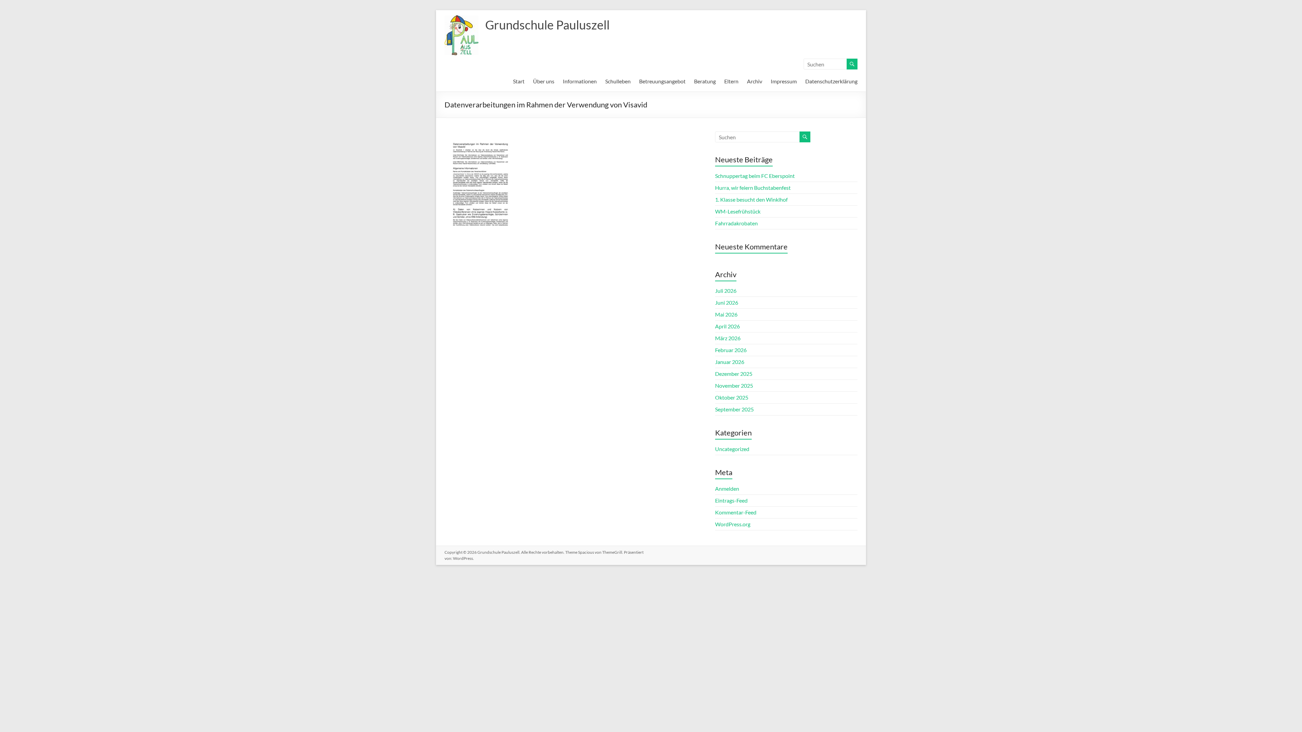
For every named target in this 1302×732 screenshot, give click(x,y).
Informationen (580, 81)
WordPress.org (732, 524)
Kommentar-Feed (735, 512)
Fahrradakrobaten (736, 223)
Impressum (784, 81)
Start (519, 81)
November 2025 (734, 385)
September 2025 (734, 409)
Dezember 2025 (733, 373)
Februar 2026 (731, 350)
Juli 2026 (725, 290)
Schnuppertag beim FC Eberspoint (755, 175)
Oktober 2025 (731, 397)
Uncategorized (732, 449)
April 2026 (727, 326)
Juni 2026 (726, 302)
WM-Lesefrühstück (738, 211)
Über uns (543, 81)
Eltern (731, 81)
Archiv (754, 81)
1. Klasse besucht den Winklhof (751, 199)
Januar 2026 (729, 362)
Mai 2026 (726, 314)
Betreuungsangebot (662, 81)
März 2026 (728, 338)
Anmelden (727, 488)
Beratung (705, 81)
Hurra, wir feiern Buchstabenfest (753, 187)
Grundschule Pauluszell (547, 24)
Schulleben (618, 81)
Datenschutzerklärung (831, 81)
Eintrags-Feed (731, 500)
